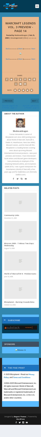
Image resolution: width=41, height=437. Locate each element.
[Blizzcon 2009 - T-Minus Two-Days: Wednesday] (20, 230)
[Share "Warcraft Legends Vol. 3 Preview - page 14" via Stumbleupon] (16, 84)
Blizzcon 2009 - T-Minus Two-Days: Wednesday (19, 244)
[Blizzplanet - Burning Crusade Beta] (20, 289)
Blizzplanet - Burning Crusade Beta (19, 302)
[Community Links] (20, 202)
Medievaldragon (21, 35)
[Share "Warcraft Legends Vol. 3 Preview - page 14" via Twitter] (11, 79)
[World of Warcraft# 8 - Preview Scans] (20, 261)
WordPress (20, 419)
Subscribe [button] (14, 320)
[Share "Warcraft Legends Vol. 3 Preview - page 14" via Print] (25, 84)
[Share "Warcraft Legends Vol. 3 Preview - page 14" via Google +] (16, 79)
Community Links (11, 215)
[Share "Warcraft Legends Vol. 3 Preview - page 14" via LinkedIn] (29, 79)
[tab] (20, 320)
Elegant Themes (20, 417)
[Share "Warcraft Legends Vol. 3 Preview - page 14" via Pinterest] (25, 79)
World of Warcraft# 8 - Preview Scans (20, 274)
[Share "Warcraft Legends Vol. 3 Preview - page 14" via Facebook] (7, 79)
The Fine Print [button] (16, 368)
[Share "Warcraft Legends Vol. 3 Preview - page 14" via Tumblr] (20, 79)
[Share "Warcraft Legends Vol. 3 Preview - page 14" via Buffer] (34, 79)
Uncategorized (16, 38)
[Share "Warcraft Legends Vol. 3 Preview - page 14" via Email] (20, 84)
